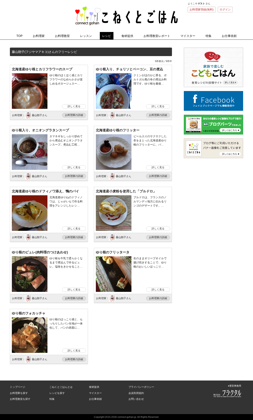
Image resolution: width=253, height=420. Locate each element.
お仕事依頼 (229, 36)
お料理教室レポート (156, 36)
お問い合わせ (136, 398)
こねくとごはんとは (61, 386)
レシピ (106, 36)
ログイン (225, 9)
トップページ (17, 386)
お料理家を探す (19, 393)
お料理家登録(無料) (202, 9)
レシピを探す (57, 393)
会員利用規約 (136, 393)
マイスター (187, 36)
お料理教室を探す (20, 398)
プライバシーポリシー (141, 386)
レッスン (86, 36)
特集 (208, 36)
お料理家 (39, 36)
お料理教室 (62, 36)
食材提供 (127, 36)
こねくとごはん (126, 16)
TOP (19, 36)
